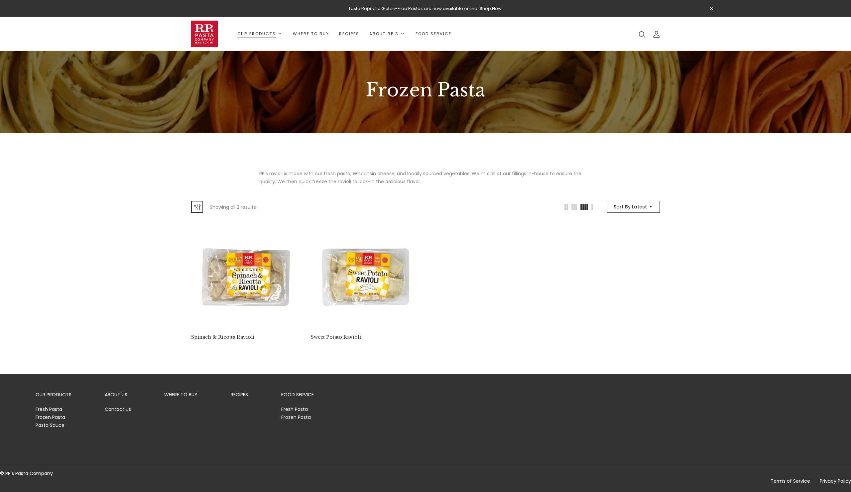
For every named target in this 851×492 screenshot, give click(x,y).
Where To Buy (180, 394)
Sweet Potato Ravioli (336, 337)
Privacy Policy (835, 481)
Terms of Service (790, 481)
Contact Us (118, 409)
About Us (116, 394)
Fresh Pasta (49, 409)
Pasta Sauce (50, 425)
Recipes (239, 394)
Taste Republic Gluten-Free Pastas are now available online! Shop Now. (425, 8)
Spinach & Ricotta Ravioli (222, 337)
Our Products (53, 394)
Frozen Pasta (50, 417)
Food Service (297, 394)
